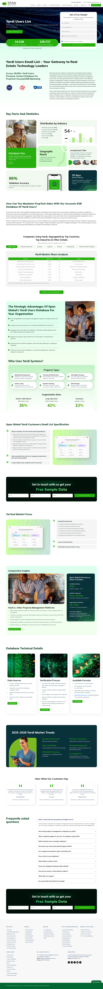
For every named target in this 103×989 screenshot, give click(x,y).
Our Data (33, 5)
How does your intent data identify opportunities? (55, 846)
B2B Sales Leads (11, 934)
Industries (49, 246)
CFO (76, 154)
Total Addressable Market (13, 932)
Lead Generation (66, 934)
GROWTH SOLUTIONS (67, 5)
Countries (39, 246)
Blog (8, 963)
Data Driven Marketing (68, 929)
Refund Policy (10, 957)
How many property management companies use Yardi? (57, 831)
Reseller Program (11, 961)
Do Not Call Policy (11, 969)
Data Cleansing (29, 942)
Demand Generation (67, 936)
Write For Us (10, 967)
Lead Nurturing (47, 929)
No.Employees (70, 246)
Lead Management (48, 932)
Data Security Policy (11, 975)
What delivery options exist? (48, 861)
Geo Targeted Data (11, 948)
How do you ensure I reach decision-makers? (53, 871)
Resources (83, 5)
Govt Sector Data (11, 946)
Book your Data (14, 31)
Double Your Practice (86, 934)
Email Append (29, 932)
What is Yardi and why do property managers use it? (56, 819)
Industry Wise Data (11, 942)
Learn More (12, 703)
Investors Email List (11, 936)
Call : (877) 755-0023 (76, 2)
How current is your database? (48, 856)
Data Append (29, 934)
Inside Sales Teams (85, 929)
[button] (7, 431)
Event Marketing (66, 944)
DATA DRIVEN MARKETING (54, 5)
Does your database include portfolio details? (53, 866)
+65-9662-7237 (76, 958)
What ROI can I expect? (46, 876)
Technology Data (11, 938)
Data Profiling (29, 938)
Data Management (30, 940)
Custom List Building (67, 946)
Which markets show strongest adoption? (52, 841)
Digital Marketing (66, 938)
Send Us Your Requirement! (51, 292)
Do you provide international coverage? (51, 881)
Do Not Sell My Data (11, 965)
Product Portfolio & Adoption (87, 246)
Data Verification (29, 936)
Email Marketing (66, 940)
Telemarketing (66, 932)
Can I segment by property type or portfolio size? (54, 851)
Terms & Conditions (11, 959)
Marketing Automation (49, 936)
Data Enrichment (29, 929)
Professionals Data (11, 940)
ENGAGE (45, 5)
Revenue (59, 246)
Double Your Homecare (86, 932)
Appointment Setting (49, 934)
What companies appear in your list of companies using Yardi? (59, 836)
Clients (8, 971)
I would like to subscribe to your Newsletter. (73, 41)
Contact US (96, 5)
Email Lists (9, 929)
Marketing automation (80, 695)
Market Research (66, 942)
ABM (45, 938)
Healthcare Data (11, 944)
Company (76, 5)
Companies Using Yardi (26, 246)
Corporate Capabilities (12, 973)
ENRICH (39, 5)
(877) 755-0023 (45, 960)
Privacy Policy (10, 955)
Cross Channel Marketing (87, 936)
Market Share (11, 246)
